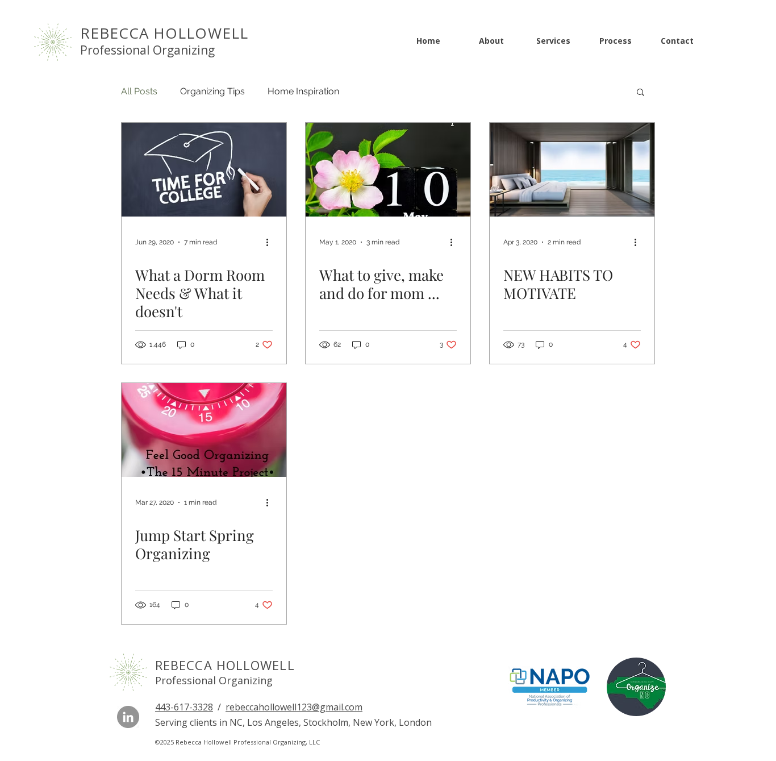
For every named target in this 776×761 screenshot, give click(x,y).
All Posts (139, 91)
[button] (640, 93)
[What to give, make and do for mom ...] (388, 170)
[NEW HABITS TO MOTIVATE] (572, 170)
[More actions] (271, 242)
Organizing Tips (212, 91)
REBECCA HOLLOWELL (225, 664)
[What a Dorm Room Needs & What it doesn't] (204, 170)
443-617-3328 (184, 707)
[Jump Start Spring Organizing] (204, 430)
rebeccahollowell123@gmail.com (294, 707)
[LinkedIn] (128, 717)
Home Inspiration (303, 91)
